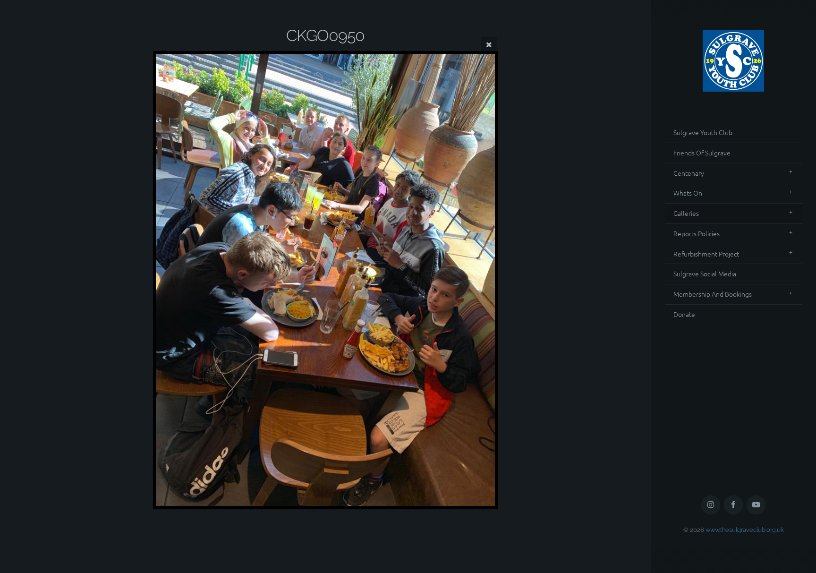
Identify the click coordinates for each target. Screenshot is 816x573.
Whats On (687, 192)
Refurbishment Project (706, 253)
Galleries (686, 213)
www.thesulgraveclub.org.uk (745, 529)
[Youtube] (756, 505)
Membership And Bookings (712, 294)
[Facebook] (733, 505)
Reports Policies (696, 233)
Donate (684, 314)
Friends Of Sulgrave (702, 152)
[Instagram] (711, 505)
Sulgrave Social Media (704, 273)
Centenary (688, 173)
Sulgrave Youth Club (702, 132)
